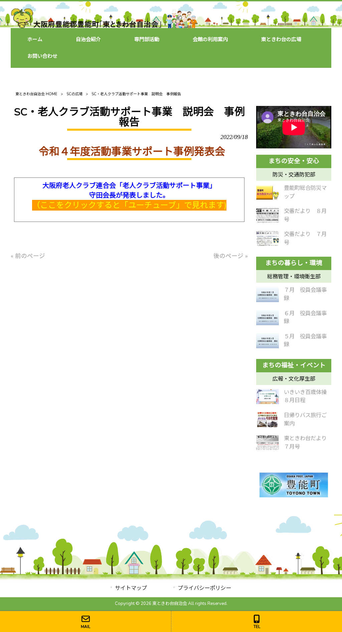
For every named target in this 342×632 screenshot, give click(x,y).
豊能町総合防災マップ (305, 192)
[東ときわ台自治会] (104, 26)
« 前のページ (28, 256)
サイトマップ (131, 588)
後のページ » (230, 256)
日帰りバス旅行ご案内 (305, 419)
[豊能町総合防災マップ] (267, 192)
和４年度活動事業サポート (111, 152)
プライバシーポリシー (204, 588)
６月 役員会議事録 (305, 317)
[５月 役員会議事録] (267, 340)
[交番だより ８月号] (267, 215)
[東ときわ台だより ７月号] (267, 442)
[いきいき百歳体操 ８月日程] (267, 396)
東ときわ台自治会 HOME (36, 94)
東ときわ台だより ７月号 (308, 442)
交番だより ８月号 (305, 215)
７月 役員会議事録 (305, 294)
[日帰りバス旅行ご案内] (267, 419)
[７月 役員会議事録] (267, 294)
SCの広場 (74, 94)
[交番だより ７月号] (267, 238)
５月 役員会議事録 (305, 341)
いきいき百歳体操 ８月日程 (308, 396)
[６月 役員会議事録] (267, 317)
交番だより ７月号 (305, 238)
